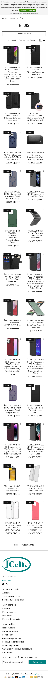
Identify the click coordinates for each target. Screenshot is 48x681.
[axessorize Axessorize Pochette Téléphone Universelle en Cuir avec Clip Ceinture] (35, 140)
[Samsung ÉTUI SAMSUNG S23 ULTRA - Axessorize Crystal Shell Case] (35, 179)
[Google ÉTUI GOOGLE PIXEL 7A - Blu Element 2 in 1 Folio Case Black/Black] (12, 262)
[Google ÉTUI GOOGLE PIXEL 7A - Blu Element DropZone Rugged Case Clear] (35, 307)
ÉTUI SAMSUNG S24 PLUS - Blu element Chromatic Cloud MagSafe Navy (12, 195)
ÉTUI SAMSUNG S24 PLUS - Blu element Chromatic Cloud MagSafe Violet (12, 409)
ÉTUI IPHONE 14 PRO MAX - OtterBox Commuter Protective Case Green (12, 236)
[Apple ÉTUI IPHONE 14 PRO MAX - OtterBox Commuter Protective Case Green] (12, 218)
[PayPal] (31, 677)
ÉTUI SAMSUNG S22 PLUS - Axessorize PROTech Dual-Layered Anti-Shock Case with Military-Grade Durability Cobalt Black (35, 281)
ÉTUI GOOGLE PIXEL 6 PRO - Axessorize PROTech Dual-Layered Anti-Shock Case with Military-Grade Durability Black (35, 366)
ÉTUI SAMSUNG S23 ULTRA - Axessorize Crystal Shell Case (35, 194)
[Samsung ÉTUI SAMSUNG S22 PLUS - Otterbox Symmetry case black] (35, 393)
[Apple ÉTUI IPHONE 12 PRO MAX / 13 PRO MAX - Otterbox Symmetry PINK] (35, 510)
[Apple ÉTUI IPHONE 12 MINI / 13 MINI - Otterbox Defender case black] (12, 100)
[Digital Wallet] (40, 677)
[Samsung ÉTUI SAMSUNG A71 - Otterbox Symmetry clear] (12, 473)
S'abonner (37, 662)
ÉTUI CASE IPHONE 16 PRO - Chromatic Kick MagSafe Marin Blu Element (12, 156)
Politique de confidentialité (13, 642)
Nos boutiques (8, 627)
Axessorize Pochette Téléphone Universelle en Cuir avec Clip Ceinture (35, 156)
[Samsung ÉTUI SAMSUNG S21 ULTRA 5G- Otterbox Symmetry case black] (35, 54)
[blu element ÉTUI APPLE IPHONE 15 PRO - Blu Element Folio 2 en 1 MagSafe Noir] (35, 100)
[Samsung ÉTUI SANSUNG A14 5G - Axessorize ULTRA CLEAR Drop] (12, 307)
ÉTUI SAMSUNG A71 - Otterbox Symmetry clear (12, 488)
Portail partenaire (10, 631)
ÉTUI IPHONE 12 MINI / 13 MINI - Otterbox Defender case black (12, 117)
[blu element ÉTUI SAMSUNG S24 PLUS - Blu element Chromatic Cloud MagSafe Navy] (12, 179)
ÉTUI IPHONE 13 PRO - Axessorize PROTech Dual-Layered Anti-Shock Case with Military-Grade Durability (12, 365)
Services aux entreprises (13, 600)
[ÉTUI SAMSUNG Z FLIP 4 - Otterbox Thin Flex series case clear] (35, 218)
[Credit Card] (12, 677)
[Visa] (20, 677)
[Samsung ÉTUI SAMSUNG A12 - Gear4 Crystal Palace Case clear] (35, 473)
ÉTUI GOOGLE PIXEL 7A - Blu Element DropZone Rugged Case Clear (35, 324)
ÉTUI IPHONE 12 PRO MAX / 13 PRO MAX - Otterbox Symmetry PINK (35, 526)
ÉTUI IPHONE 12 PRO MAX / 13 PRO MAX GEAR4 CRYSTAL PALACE (13, 526)
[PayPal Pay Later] (35, 677)
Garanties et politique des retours (17, 649)
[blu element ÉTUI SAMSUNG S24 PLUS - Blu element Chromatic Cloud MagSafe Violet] (12, 393)
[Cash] (5, 677)
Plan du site (7, 652)
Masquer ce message (28, 10)
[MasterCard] (16, 677)
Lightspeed (38, 674)
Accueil (4, 18)
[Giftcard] (9, 677)
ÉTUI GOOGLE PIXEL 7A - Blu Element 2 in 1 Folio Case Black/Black (12, 278)
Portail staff (7, 634)
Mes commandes (9, 612)
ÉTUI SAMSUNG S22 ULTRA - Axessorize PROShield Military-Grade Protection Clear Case (35, 449)
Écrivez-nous (6, 580)
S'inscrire (6, 608)
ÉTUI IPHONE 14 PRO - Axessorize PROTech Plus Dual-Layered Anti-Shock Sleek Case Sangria (12, 449)
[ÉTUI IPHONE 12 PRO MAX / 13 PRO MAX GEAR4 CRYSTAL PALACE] (12, 510)
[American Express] (24, 677)
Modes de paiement (11, 645)
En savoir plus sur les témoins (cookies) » (24, 13)
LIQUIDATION (13, 18)
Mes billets (7, 615)
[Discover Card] (27, 677)
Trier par (22, 40)
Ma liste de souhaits (11, 619)
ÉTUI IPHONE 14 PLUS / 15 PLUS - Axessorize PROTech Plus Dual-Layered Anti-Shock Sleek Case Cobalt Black (12, 74)
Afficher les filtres (24, 33)
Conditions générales (11, 638)
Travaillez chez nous (11, 596)
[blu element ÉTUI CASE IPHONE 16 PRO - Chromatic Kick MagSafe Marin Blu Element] (12, 140)
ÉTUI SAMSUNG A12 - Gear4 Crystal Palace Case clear (35, 488)
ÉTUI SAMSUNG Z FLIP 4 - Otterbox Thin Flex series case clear (35, 234)
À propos (6, 592)
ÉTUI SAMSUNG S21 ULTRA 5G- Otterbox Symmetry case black (35, 71)
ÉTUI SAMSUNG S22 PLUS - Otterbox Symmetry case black (35, 409)
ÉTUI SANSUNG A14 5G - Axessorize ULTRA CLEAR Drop (12, 322)
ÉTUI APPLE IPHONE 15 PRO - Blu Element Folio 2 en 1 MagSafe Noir (35, 117)
